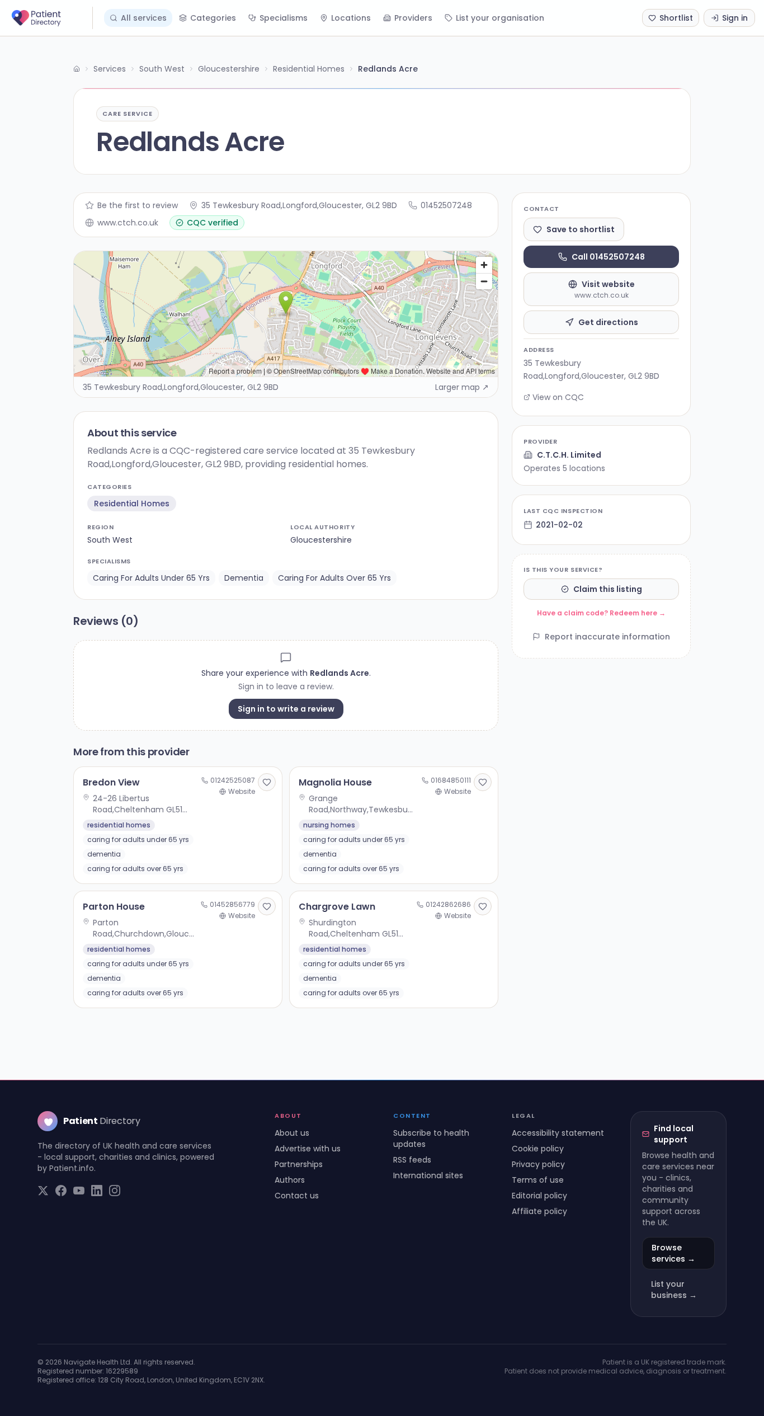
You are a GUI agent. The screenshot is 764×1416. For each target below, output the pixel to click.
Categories (213, 17)
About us (292, 1133)
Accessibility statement (558, 1133)
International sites (428, 1175)
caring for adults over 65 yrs (334, 578)
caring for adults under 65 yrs (151, 578)
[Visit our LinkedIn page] (96, 1190)
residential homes (131, 503)
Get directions (608, 322)
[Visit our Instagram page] (114, 1190)
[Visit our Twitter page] (43, 1190)
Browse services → (673, 1253)
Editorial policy (539, 1195)
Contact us (297, 1195)
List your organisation (500, 17)
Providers (413, 17)
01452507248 (446, 205)
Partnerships (299, 1164)
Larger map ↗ (462, 387)
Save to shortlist (580, 229)
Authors (290, 1180)
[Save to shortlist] (267, 782)
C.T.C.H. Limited (569, 454)
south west (110, 539)
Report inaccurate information (607, 636)
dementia (243, 578)
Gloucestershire (229, 68)
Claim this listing (607, 589)
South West (162, 68)
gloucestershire (321, 539)
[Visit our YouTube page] (78, 1190)
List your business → (674, 1289)
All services (144, 17)
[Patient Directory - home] (51, 18)
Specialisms (284, 17)
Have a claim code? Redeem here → (601, 613)
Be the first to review (137, 205)
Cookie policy (538, 1148)
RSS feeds (412, 1159)
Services (109, 68)
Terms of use (538, 1180)
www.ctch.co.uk (127, 222)
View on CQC (558, 397)
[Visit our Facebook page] (61, 1190)
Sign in (735, 17)
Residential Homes (309, 68)
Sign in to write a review (286, 708)
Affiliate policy (539, 1211)
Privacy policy (538, 1164)
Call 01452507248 (608, 256)
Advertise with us (308, 1148)
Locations (351, 17)
